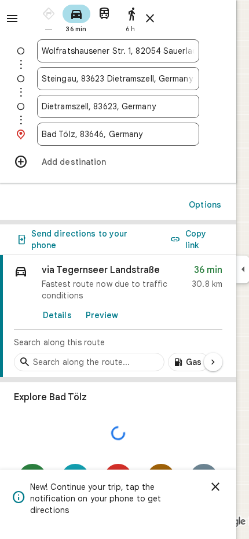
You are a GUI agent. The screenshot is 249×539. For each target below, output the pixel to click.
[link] (118, 316)
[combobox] (118, 50)
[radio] (49, 17)
